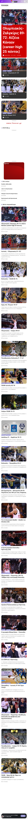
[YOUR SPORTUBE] (14, 1)
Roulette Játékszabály (6, 184)
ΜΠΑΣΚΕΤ (10, 24)
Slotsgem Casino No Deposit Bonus (9, 193)
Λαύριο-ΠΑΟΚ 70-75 (7, 411)
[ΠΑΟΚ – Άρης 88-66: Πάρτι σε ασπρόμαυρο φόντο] (14, 766)
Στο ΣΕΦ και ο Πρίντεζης (9, 659)
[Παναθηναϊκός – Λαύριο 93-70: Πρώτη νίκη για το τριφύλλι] (14, 736)
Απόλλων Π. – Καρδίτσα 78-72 (11, 437)
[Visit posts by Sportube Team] (3, 55)
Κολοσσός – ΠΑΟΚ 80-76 (9, 94)
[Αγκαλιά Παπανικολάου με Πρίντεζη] (14, 595)
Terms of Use (8, 816)
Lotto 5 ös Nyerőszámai (6, 188)
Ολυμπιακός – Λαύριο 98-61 (10, 331)
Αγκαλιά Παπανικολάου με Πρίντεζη (13, 605)
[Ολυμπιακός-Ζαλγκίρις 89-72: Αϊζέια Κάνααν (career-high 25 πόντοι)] (14, 17)
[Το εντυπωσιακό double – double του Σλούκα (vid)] (14, 510)
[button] (23, 816)
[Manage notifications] (2, 816)
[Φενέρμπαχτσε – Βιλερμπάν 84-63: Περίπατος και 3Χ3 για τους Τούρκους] (14, 481)
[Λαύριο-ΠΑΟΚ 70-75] (14, 402)
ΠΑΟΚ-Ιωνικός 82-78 (8, 385)
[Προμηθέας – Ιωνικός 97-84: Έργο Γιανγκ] (14, 676)
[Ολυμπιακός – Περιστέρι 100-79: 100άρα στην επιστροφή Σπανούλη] (14, 566)
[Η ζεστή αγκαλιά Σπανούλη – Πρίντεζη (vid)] (14, 538)
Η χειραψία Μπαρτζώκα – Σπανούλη (13, 632)
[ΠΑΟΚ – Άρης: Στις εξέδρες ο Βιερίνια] (14, 792)
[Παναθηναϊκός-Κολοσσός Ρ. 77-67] (14, 348)
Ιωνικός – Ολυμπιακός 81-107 (11, 73)
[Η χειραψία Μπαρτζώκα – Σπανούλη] (14, 622)
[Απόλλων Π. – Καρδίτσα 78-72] (14, 428)
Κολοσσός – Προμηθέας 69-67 (11, 463)
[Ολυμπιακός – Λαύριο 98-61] (14, 321)
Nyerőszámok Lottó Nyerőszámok (9, 198)
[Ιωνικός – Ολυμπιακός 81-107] (14, 64)
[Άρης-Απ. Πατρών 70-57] (14, 107)
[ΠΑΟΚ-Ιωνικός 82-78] (14, 376)
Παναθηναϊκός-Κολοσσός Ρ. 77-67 (12, 358)
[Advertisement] (14, 145)
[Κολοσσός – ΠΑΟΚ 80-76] (14, 86)
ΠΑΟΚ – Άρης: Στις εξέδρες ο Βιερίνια (14, 801)
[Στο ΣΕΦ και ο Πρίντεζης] (14, 650)
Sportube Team (7, 55)
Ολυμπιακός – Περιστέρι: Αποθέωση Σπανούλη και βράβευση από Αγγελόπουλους (13, 716)
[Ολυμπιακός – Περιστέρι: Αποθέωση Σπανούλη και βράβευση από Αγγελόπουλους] (14, 705)
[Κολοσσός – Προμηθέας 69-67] (14, 453)
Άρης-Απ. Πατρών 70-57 (9, 115)
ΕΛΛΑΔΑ (5, 24)
